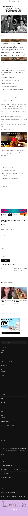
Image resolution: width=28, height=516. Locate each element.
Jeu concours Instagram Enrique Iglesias (8, 465)
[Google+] (14, 509)
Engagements (3, 375)
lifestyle (2, 411)
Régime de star (4, 382)
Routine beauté (4, 365)
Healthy (2, 407)
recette (8, 70)
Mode (2, 415)
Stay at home (3, 440)
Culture (2, 390)
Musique (2, 429)
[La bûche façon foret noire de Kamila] (20, 292)
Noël (1, 436)
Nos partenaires (4, 488)
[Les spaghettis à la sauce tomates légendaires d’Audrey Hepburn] (14, 23)
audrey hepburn (16, 220)
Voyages (2, 352)
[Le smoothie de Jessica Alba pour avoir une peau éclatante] (7, 292)
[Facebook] (8, 509)
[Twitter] (11, 509)
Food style (3, 404)
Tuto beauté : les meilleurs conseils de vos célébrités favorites (13, 496)
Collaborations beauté (5, 357)
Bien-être (2, 369)
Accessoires (3, 417)
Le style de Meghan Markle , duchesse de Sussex (10, 469)
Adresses (2, 350)
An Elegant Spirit (9, 220)
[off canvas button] (2, 1)
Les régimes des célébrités (6, 477)
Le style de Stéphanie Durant (6, 473)
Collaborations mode (5, 421)
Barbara (2, 35)
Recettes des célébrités (5, 379)
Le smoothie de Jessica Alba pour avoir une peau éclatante (7, 301)
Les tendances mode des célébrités (7, 425)
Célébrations (3, 371)
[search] (26, 1)
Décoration (3, 394)
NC (1, 432)
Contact (2, 457)
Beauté (2, 356)
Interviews (3, 402)
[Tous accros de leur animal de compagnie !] (20, 269)
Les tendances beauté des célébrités (8, 361)
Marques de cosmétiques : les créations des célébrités (11, 484)
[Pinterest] (17, 509)
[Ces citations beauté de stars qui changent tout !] (7, 273)
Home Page (3, 461)
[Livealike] (14, 504)
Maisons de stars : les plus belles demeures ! (9, 481)
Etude (2, 398)
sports (2, 386)
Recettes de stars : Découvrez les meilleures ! (9, 492)
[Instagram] (20, 509)
